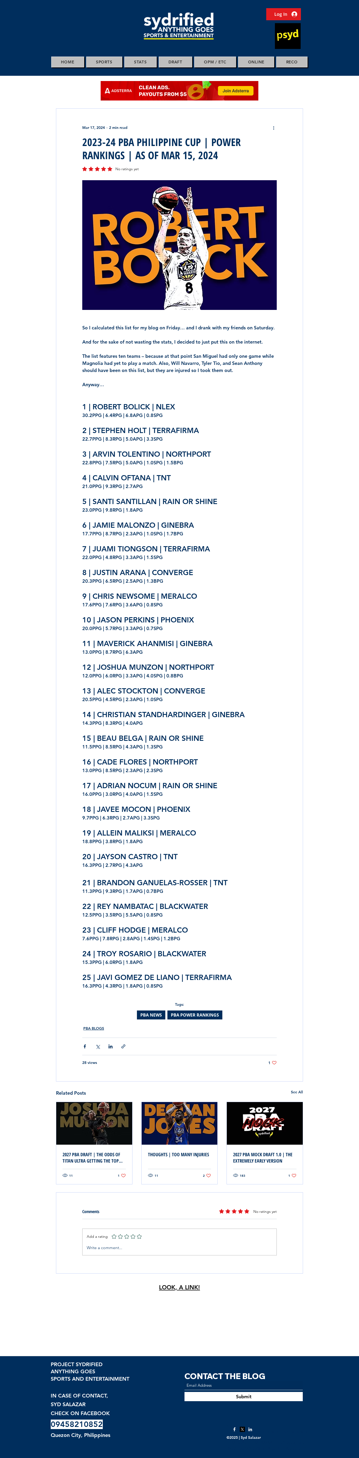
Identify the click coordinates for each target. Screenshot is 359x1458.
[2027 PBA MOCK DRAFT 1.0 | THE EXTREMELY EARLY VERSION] (265, 1123)
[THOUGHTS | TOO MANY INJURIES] (180, 1123)
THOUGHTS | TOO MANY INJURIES (178, 1154)
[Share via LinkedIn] (110, 1046)
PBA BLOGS (93, 1028)
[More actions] (273, 127)
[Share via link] (123, 1046)
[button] (104, 62)
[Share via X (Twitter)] (97, 1046)
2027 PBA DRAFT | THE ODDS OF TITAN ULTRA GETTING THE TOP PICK (91, 1157)
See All (297, 1092)
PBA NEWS (151, 1015)
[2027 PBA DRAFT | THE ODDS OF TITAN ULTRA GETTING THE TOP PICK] (94, 1123)
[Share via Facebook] (84, 1046)
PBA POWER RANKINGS (195, 1015)
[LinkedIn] (250, 1429)
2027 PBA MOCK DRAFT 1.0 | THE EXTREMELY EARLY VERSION (263, 1157)
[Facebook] (234, 1429)
